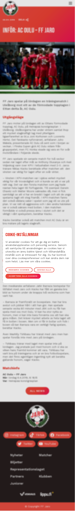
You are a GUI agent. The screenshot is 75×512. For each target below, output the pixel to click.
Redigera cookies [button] (19, 270)
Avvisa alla (44, 270)
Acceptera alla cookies (23, 276)
